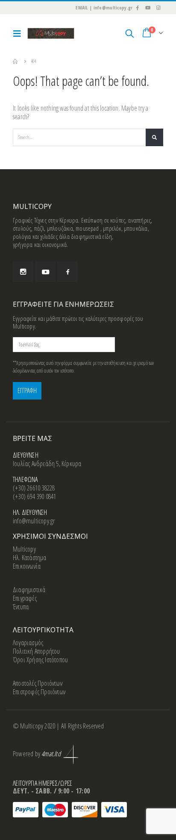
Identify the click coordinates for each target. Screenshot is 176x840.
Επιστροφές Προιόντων (39, 691)
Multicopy (24, 549)
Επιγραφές (25, 598)
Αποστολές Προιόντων (37, 683)
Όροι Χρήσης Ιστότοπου (40, 659)
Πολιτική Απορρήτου (36, 651)
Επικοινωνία (27, 566)
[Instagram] (158, 7)
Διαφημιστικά (29, 589)
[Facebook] (137, 7)
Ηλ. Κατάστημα (30, 557)
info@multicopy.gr (34, 521)
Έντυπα (21, 606)
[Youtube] (148, 7)
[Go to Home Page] (16, 61)
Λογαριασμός (28, 642)
